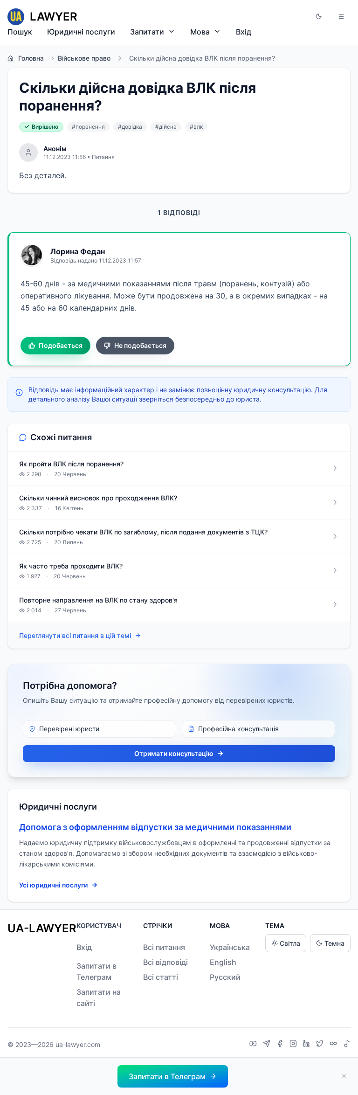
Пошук (19, 31)
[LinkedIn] (307, 1044)
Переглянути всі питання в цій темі (75, 635)
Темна (334, 943)
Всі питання (164, 947)
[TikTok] (347, 1044)
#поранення (88, 126)
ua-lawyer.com (77, 1044)
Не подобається (140, 345)
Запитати (147, 31)
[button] (319, 16)
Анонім (55, 148)
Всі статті (160, 977)
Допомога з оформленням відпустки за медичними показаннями (155, 827)
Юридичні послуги (81, 31)
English (223, 962)
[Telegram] (268, 1044)
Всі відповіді (165, 962)
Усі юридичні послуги (53, 885)
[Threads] (334, 1044)
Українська (230, 947)
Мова (200, 31)
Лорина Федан (77, 251)
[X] (321, 1044)
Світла (290, 943)
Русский (225, 977)
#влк (196, 126)
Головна (31, 58)
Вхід (243, 31)
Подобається (61, 345)
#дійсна (166, 126)
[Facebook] (281, 1044)
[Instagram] (294, 1044)
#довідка (130, 126)
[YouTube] (254, 1044)
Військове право (84, 58)
